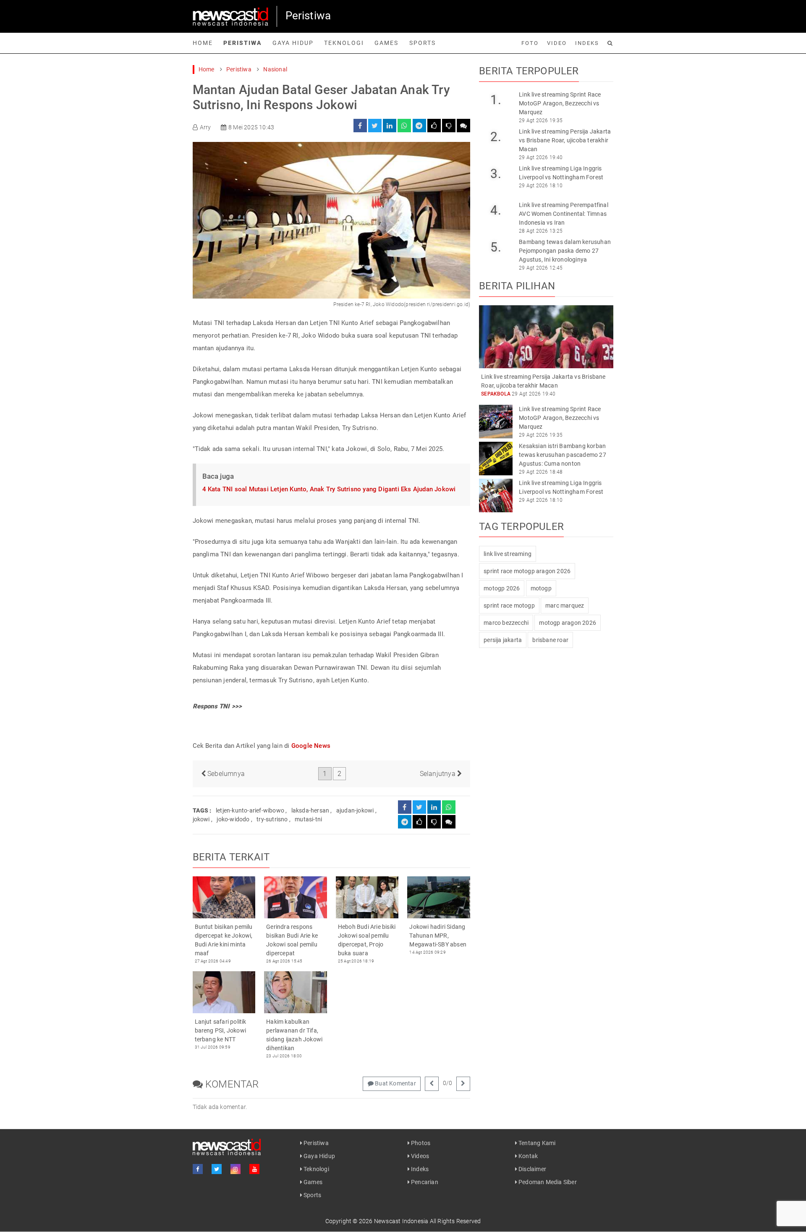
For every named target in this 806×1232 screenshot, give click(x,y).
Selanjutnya (438, 774)
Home (203, 42)
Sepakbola (495, 394)
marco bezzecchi (506, 622)
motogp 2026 (502, 588)
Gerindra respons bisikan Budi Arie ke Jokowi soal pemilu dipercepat (292, 940)
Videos (419, 1156)
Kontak (527, 1156)
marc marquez (564, 605)
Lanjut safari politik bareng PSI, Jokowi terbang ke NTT (220, 1030)
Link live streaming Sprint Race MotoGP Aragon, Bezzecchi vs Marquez (560, 103)
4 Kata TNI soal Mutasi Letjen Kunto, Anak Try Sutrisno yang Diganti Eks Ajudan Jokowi (329, 489)
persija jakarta (503, 640)
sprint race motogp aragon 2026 (527, 571)
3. (495, 173)
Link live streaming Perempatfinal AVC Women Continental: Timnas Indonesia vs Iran (563, 214)
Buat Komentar (395, 1083)
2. (495, 136)
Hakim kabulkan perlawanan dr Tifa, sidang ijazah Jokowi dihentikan (294, 1034)
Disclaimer (531, 1169)
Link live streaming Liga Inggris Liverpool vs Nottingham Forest (561, 173)
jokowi (201, 819)
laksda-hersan (310, 810)
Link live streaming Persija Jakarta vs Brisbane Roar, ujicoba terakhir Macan (565, 140)
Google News (310, 746)
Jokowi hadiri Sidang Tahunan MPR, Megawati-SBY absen (437, 935)
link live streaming (507, 553)
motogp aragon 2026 (567, 622)
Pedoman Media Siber (547, 1182)
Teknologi (344, 42)
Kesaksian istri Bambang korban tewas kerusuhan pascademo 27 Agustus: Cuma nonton (562, 455)
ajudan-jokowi (355, 810)
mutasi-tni (308, 819)
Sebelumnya (225, 774)
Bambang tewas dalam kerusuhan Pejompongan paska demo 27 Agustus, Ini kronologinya (565, 251)
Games (386, 42)
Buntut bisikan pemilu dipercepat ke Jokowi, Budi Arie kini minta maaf (224, 940)
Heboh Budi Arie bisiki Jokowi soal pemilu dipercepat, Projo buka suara (366, 940)
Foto (530, 43)
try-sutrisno (272, 819)
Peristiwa (242, 42)
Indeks (587, 43)
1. (495, 99)
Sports (422, 42)
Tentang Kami (536, 1143)
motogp (541, 588)
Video (557, 43)
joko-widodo (233, 819)
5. (495, 247)
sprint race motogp (509, 605)
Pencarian (424, 1182)
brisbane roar (550, 640)
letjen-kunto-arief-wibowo (250, 810)
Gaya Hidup (293, 42)
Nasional (275, 69)
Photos (420, 1143)
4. (495, 210)
